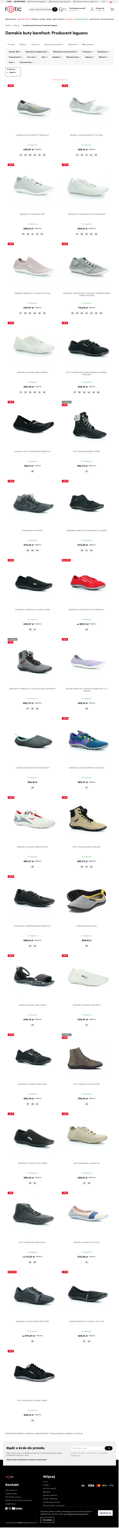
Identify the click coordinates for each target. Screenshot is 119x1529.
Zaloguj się (108, 1448)
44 (96, 234)
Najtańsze (23, 44)
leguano (12, 72)
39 (30, 155)
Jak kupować (19, 1)
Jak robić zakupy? (49, 1488)
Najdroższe (35, 44)
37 (21, 155)
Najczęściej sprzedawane (53, 44)
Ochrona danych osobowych (54, 1505)
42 (91, 155)
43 (44, 155)
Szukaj (55, 9)
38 (25, 155)
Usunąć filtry (58, 80)
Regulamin (47, 1492)
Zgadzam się (105, 1513)
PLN (103, 1)
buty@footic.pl (10, 1504)
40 (35, 155)
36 (30, 1183)
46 (101, 313)
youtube (17, 1508)
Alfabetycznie (73, 44)
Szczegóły (31, 129)
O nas (9, 1)
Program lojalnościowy (51, 1502)
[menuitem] (10, 19)
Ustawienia (47, 1520)
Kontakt (46, 1485)
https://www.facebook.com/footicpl (6, 1508)
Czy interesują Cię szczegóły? (76, 1514)
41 (39, 155)
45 (42, 234)
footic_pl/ (10, 1508)
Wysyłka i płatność (50, 1495)
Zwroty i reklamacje (50, 1499)
